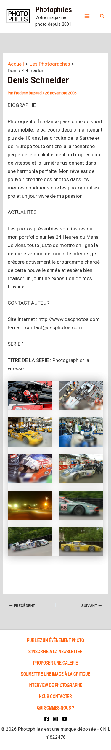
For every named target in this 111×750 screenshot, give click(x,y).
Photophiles (53, 9)
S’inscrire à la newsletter (55, 651)
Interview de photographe (55, 685)
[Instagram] (55, 719)
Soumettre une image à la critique (55, 674)
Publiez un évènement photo (55, 640)
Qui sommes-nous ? (55, 707)
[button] (102, 16)
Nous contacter (55, 696)
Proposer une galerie (55, 662)
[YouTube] (64, 719)
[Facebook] (46, 719)
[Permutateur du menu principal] (87, 16)
